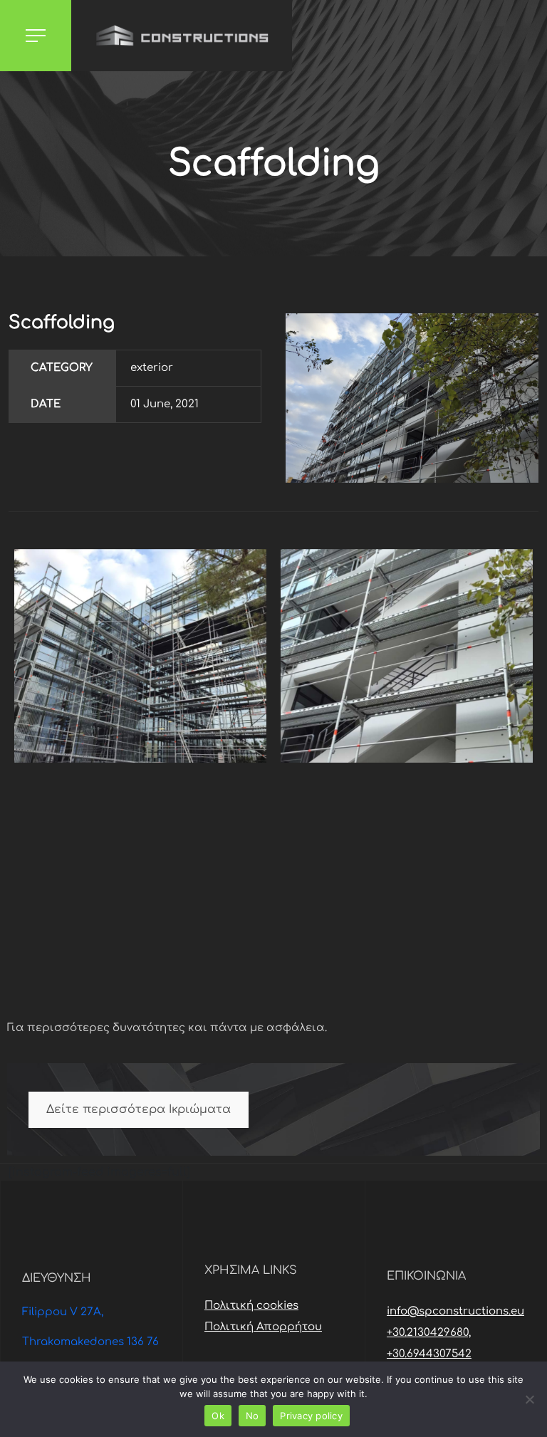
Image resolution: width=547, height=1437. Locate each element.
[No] (529, 1399)
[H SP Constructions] (182, 35)
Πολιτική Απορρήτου (263, 1327)
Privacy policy (311, 1415)
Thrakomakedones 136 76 (90, 1342)
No (252, 1415)
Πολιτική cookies (251, 1306)
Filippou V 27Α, (62, 1312)
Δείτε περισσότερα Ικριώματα (138, 1109)
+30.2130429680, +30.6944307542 (429, 1343)
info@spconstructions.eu (455, 1311)
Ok (218, 1415)
